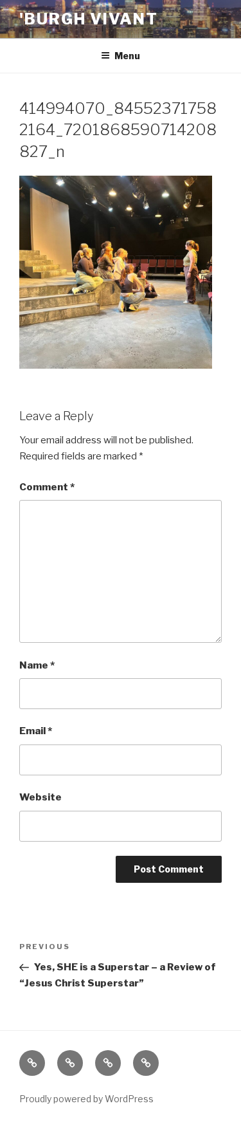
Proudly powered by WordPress (86, 1098)
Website (40, 797)
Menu (127, 55)
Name (37, 665)
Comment (47, 487)
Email (35, 731)
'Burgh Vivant (88, 19)
